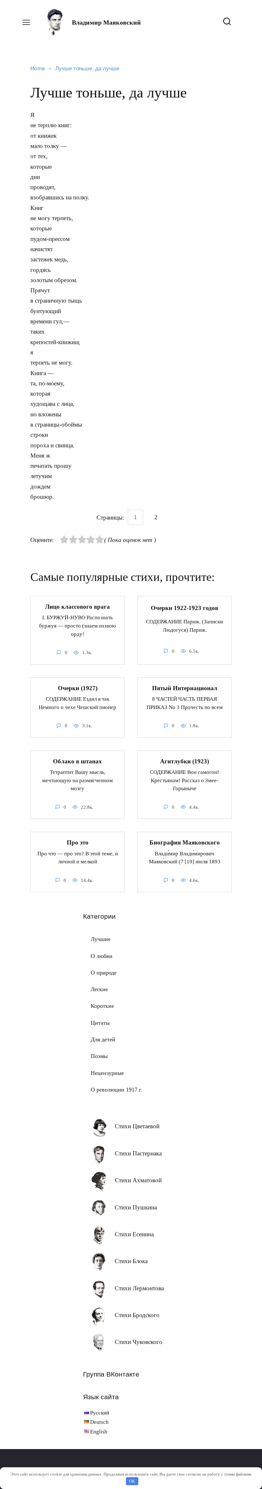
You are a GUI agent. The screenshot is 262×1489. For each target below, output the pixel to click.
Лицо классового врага (77, 606)
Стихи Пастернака (138, 1153)
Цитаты (100, 1023)
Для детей (103, 1039)
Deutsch (99, 1422)
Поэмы (99, 1056)
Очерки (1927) (77, 688)
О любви (101, 956)
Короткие (102, 1006)
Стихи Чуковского (138, 1342)
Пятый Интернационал (184, 688)
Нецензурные (107, 1073)
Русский (99, 1413)
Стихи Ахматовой (138, 1180)
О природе (104, 972)
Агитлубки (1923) (184, 761)
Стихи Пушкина (136, 1207)
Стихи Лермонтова (139, 1288)
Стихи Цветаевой (137, 1126)
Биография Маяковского (185, 842)
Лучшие (101, 939)
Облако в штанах (77, 761)
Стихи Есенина (134, 1234)
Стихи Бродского (137, 1315)
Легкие (99, 989)
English (98, 1432)
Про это (78, 842)
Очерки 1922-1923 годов (184, 608)
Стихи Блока (131, 1261)
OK (132, 1481)
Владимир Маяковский (106, 22)
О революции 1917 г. (116, 1089)
